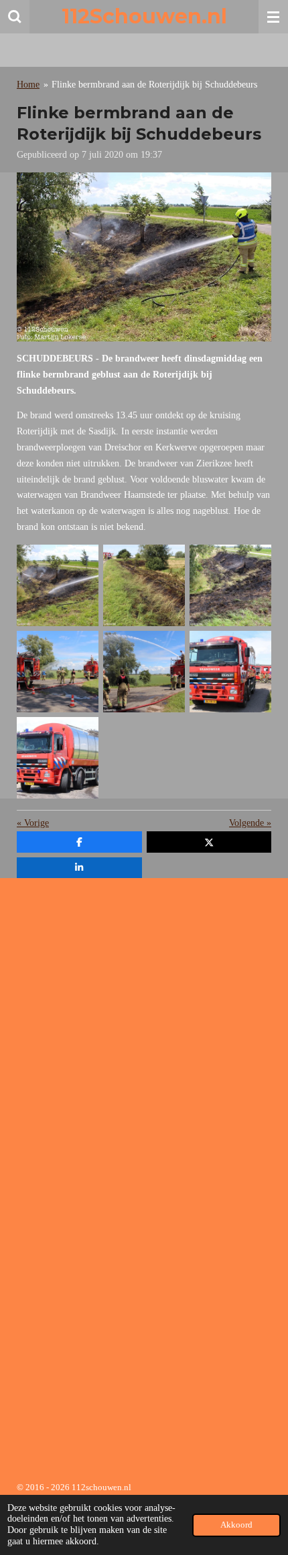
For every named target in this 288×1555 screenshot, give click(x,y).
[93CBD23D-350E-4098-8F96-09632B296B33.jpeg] (230, 585)
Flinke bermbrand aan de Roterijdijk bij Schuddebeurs (154, 85)
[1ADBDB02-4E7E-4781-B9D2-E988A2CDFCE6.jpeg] (58, 757)
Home (28, 85)
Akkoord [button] (236, 1525)
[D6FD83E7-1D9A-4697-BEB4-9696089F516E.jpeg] (58, 585)
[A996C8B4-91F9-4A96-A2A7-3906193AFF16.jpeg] (143, 671)
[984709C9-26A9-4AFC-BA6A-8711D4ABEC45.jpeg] (143, 585)
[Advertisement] (144, 1031)
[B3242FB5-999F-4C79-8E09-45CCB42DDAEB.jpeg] (230, 671)
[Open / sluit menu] (273, 16)
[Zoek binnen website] (14, 16)
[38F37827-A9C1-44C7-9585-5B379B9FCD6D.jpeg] (58, 671)
